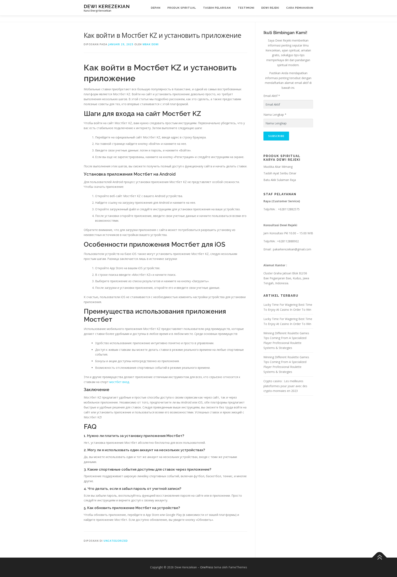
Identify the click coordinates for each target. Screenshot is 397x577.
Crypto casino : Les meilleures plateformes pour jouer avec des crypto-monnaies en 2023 (285, 386)
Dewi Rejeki (270, 7)
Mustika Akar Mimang (278, 167)
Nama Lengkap (274, 115)
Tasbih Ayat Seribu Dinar (279, 173)
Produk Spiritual (181, 7)
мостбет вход (119, 382)
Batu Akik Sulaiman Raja (279, 180)
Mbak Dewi (151, 44)
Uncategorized (116, 540)
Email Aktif (271, 96)
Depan (155, 7)
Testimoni (246, 7)
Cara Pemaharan (299, 7)
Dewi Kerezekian (107, 6)
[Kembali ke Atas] (379, 557)
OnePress (206, 567)
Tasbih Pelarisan (217, 7)
